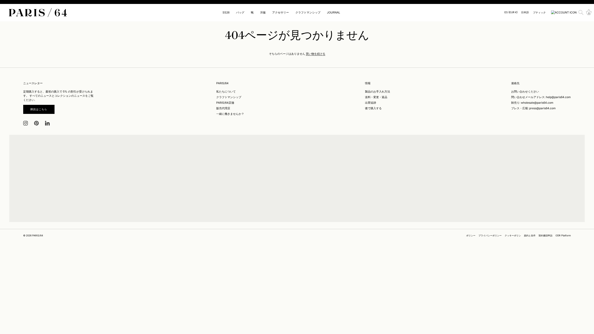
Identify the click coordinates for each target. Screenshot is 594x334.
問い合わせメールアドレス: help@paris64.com (541, 97)
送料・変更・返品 (376, 97)
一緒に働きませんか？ (230, 114)
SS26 (226, 12)
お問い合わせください (525, 91)
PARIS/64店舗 (225, 102)
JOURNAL (333, 12)
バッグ (240, 12)
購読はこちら (38, 109)
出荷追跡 (370, 102)
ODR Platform (563, 235)
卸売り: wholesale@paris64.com (532, 102)
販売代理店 (223, 108)
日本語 (525, 12)
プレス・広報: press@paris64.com (533, 108)
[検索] (581, 12)
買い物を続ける (315, 53)
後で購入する (373, 108)
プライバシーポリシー (490, 235)
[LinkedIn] (47, 123)
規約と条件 (530, 235)
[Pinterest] (36, 123)
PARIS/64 (37, 235)
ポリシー (470, 235)
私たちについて (226, 91)
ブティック (539, 12)
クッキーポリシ (513, 235)
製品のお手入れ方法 (377, 91)
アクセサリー (280, 12)
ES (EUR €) (511, 12)
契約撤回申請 (545, 235)
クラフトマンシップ (307, 12)
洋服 (263, 12)
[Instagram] (25, 123)
